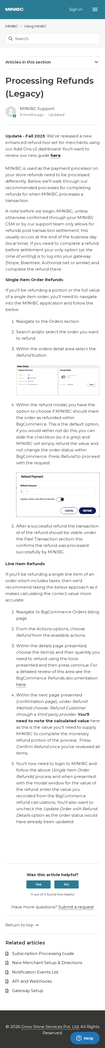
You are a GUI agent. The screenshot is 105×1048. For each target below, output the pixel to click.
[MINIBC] (14, 10)
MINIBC (11, 26)
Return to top (19, 924)
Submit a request (76, 906)
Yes (38, 884)
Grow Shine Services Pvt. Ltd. (50, 1026)
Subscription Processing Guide (43, 953)
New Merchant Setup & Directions (47, 962)
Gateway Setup (27, 990)
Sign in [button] (76, 9)
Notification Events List (35, 972)
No (66, 884)
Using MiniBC (35, 26)
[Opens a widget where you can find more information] (85, 1038)
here (21, 684)
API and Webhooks (32, 981)
